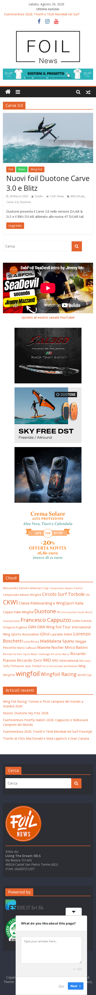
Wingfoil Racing (59, 674)
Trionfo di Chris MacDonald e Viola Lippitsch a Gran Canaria (46, 738)
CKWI (10, 602)
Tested (36, 666)
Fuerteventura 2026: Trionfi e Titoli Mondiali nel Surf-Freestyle (47, 731)
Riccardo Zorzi (29, 660)
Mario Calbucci (26, 648)
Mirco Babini (76, 647)
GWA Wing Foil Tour (54, 627)
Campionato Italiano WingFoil (22, 595)
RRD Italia (84, 660)
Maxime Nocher (50, 647)
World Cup (84, 675)
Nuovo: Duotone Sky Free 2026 (25, 713)
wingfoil (28, 673)
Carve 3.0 (12, 202)
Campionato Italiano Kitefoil (66, 588)
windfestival (70, 666)
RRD (47, 660)
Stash (28, 666)
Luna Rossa (31, 641)
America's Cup (39, 588)
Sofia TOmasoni (13, 666)
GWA (32, 627)
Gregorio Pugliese (15, 627)
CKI (88, 595)
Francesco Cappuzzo (46, 619)
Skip (61, 986)
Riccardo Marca (60, 654)
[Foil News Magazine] (48, 30)
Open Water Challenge (36, 654)
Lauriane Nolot (61, 634)
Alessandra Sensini (16, 588)
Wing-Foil (36, 169)
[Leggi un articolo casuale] (88, 92)
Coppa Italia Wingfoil (18, 612)
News (21, 169)
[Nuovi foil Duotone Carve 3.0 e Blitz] (48, 115)
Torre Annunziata (52, 666)
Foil (10, 169)
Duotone (25, 202)
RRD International (65, 660)
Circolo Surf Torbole (63, 594)
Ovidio (39, 196)
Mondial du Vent (12, 654)
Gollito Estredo (82, 621)
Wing (82, 665)
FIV (59, 612)
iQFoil (44, 634)
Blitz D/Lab (77, 196)
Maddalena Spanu (57, 641)
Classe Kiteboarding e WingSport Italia (51, 603)
